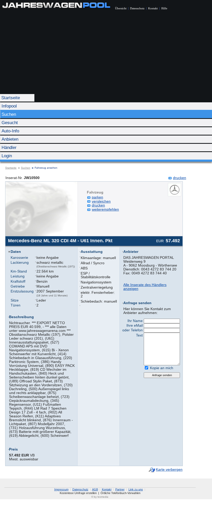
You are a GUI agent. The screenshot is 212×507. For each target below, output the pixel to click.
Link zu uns (135, 489)
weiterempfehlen (105, 209)
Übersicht (120, 8)
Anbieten (10, 139)
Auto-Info (10, 130)
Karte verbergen (169, 469)
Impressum (61, 489)
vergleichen (101, 201)
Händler (9, 147)
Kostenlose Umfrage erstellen (78, 493)
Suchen (9, 114)
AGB (95, 489)
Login (7, 155)
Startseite (10, 97)
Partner (120, 489)
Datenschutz (137, 8)
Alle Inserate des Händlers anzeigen (144, 287)
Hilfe (164, 8)
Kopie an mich (161, 368)
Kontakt (153, 8)
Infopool (9, 106)
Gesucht (10, 122)
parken (97, 197)
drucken (179, 178)
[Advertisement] (106, 54)
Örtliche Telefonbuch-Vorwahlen (120, 493)
